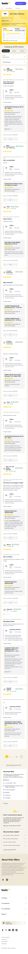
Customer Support (10, 789)
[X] (6, 930)
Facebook (7, 795)
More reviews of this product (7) (12, 516)
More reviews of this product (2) (12, 380)
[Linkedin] (13, 930)
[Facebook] (2, 930)
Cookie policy (4, 943)
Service (14, 51)
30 (16, 756)
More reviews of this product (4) (12, 112)
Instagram (7, 797)
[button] (14, 56)
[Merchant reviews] (5, 13)
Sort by (4, 55)
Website (7, 792)
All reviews (5, 51)
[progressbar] (13, 33)
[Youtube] (9, 930)
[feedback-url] (7, 74)
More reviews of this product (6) (12, 311)
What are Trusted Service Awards (12, 825)
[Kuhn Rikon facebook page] (3, 880)
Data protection (4, 941)
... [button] (13, 757)
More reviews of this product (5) (12, 729)
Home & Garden (9, 8)
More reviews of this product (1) (12, 189)
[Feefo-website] (6, 3)
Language (8, 922)
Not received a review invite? (14, 765)
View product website (10, 114)
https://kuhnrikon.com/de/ (7, 17)
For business (19, 3)
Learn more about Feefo (9, 849)
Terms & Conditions (5, 937)
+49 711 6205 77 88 (10, 783)
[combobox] (14, 56)
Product (22, 51)
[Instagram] (17, 930)
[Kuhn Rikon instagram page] (7, 880)
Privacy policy (4, 939)
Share (10, 139)
